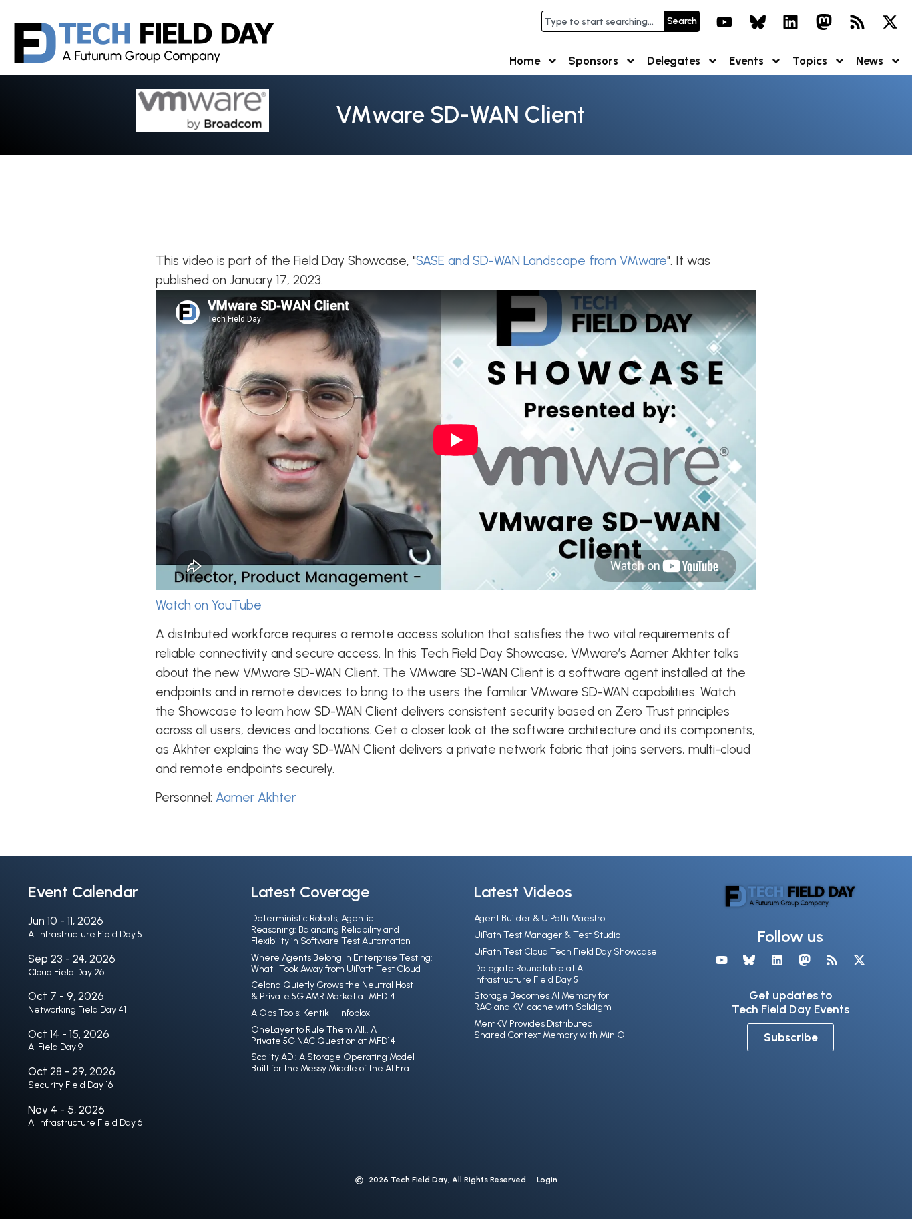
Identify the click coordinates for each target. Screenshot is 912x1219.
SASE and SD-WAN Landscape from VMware (541, 260)
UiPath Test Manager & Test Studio (547, 935)
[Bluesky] (757, 22)
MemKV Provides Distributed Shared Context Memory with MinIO (549, 1029)
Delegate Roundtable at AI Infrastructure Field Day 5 (529, 974)
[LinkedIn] (791, 22)
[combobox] (602, 21)
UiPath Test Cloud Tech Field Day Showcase (565, 951)
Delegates (673, 60)
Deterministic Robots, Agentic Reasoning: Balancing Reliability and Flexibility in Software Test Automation (331, 930)
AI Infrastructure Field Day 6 (85, 1122)
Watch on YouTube (209, 605)
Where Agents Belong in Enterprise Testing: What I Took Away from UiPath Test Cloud (342, 963)
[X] (890, 22)
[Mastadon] (824, 22)
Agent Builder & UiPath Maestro (539, 918)
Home (524, 60)
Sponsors (593, 60)
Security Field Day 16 (70, 1085)
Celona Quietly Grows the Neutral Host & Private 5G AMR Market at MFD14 (332, 990)
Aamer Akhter (256, 797)
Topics (809, 60)
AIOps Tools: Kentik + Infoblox (310, 1013)
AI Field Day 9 (55, 1047)
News (869, 60)
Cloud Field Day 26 (66, 972)
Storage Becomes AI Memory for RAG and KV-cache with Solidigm (543, 1001)
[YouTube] (724, 22)
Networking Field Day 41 (77, 1009)
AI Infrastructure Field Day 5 (85, 934)
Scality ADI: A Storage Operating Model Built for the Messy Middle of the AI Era (333, 1062)
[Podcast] (857, 22)
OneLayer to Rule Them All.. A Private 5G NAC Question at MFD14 (323, 1035)
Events (746, 60)
